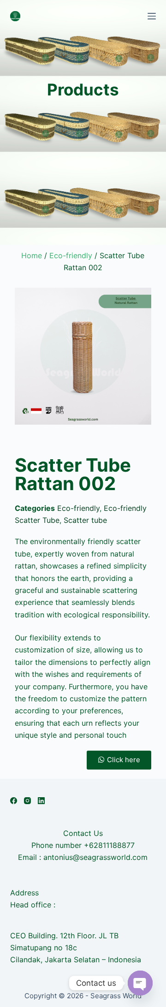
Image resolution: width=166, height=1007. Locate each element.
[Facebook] (13, 800)
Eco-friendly (70, 255)
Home (31, 255)
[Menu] (152, 16)
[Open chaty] (140, 983)
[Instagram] (27, 800)
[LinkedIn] (41, 800)
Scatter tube (85, 520)
